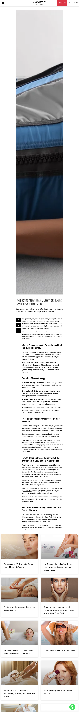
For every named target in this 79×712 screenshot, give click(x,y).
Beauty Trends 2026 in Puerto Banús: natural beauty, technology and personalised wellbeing (19, 693)
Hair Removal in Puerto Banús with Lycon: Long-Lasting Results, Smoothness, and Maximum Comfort (58, 567)
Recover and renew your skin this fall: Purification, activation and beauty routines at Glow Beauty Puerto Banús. (59, 610)
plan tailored (47, 434)
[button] (3, 3)
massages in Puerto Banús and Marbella (35, 482)
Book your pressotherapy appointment (32, 525)
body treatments (34, 326)
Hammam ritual (27, 491)
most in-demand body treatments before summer (44, 499)
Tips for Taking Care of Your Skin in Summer (59, 650)
